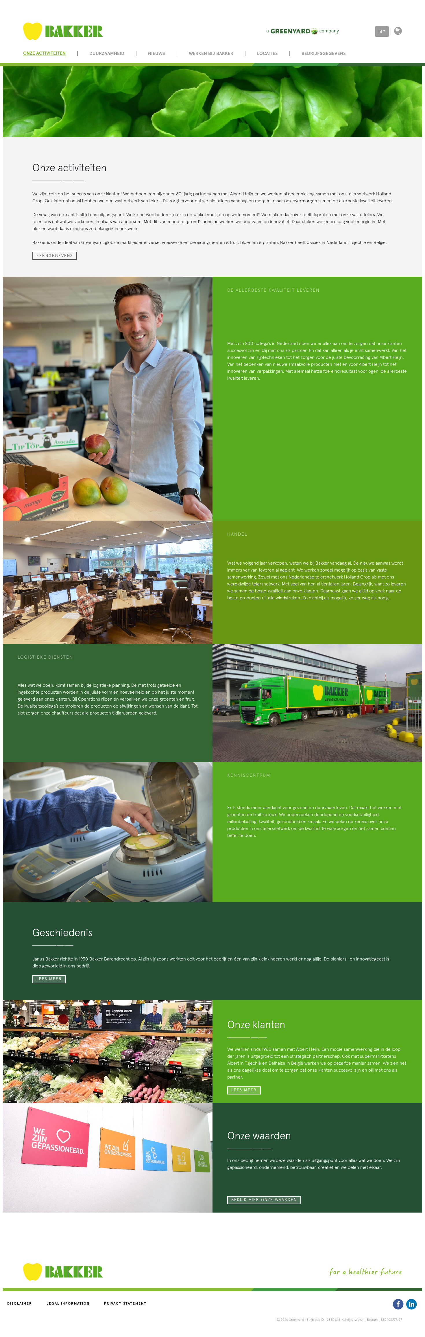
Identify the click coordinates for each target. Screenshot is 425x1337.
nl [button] (380, 31)
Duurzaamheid (106, 53)
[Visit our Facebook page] (399, 1304)
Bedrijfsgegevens (324, 53)
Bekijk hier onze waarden (264, 1200)
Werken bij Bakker (211, 53)
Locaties (267, 53)
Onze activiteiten (44, 53)
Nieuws (156, 53)
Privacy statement (125, 1303)
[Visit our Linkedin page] (411, 1304)
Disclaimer (19, 1303)
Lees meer (49, 979)
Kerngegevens (54, 256)
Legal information (68, 1303)
